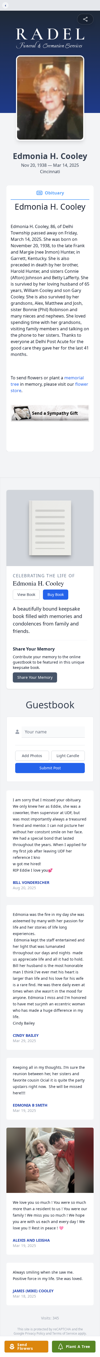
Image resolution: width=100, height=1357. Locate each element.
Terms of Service (64, 1333)
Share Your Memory (35, 677)
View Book (26, 594)
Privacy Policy (35, 1333)
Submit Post (50, 767)
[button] (50, 1160)
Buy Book (55, 594)
